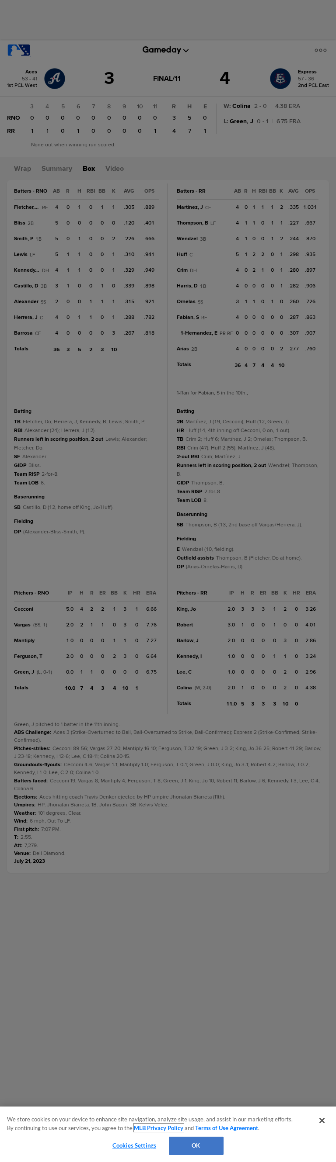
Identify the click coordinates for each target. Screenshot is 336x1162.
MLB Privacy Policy (158, 1127)
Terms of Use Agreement (226, 1127)
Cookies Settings (134, 1145)
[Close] (322, 1120)
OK (196, 1145)
